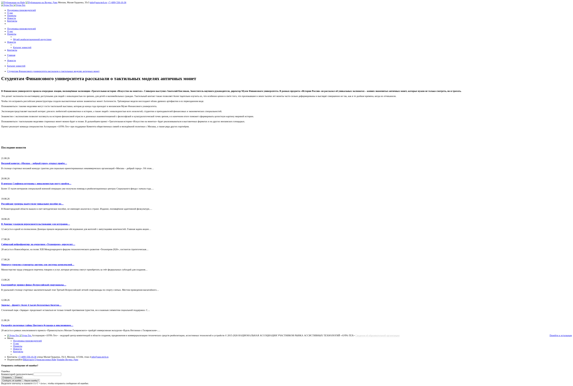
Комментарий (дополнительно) (17, 374)
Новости (11, 18)
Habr (53, 359)
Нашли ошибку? (31, 380)
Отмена (18, 377)
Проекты (11, 15)
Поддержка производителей (21, 10)
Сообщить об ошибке (11, 380)
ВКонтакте (29, 359)
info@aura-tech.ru (98, 2)
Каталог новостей (22, 47)
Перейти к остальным (561, 335)
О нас (10, 13)
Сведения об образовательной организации (377, 335)
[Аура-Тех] (7, 5)
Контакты (12, 21)
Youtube (61, 359)
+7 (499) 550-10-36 (117, 2)
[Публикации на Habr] (13, 2)
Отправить (7, 377)
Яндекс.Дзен (71, 359)
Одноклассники (43, 359)
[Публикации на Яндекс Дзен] (41, 2)
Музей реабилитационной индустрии (32, 39)
